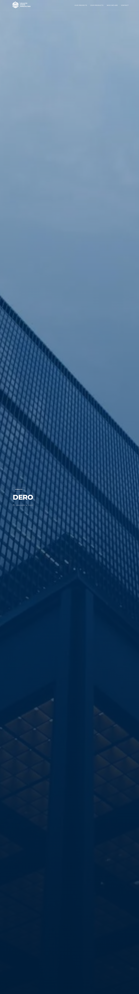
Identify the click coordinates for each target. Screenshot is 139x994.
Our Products (96, 5)
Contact (125, 5)
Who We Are (112, 5)
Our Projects (81, 5)
